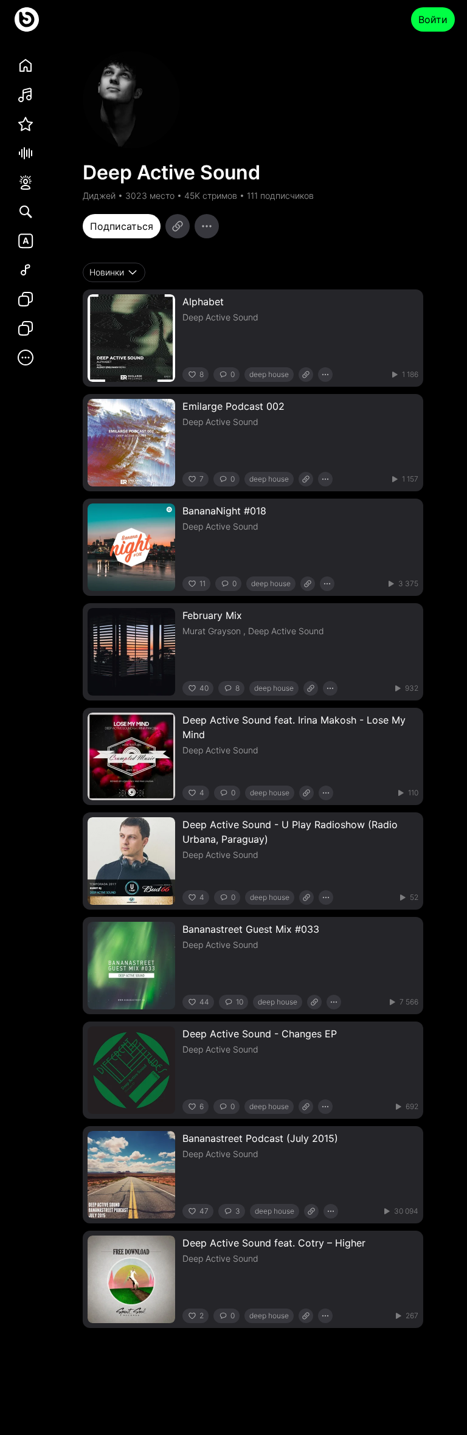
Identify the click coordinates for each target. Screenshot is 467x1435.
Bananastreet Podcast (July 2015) (260, 1138)
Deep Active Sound (220, 317)
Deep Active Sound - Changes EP (259, 1034)
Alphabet (203, 302)
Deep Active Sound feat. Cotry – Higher (273, 1243)
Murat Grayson (211, 631)
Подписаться (121, 226)
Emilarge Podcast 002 (233, 406)
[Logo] (26, 19)
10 (239, 1001)
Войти (433, 19)
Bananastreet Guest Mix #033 (250, 929)
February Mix (212, 615)
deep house (269, 374)
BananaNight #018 (224, 511)
